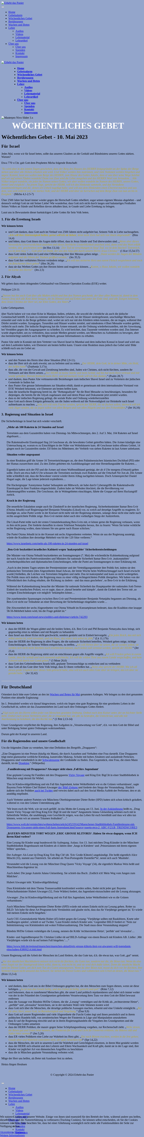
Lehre (11, 27)
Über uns (13, 43)
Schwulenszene (51, 759)
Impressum (21, 56)
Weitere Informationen (12, 1135)
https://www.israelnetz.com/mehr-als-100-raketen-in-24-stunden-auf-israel (47, 543)
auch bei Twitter (43, 790)
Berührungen (15, 21)
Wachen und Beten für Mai (65, 694)
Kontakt (19, 53)
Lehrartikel (21, 40)
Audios (19, 31)
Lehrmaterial (22, 37)
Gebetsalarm (15, 15)
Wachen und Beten (19, 24)
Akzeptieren (7, 1132)
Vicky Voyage (76, 775)
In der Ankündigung (111, 808)
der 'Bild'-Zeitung (68, 787)
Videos (19, 34)
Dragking (24, 763)
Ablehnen (19, 1132)
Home (11, 12)
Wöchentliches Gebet (20, 18)
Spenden (20, 50)
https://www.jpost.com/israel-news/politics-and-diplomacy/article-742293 (47, 616)
